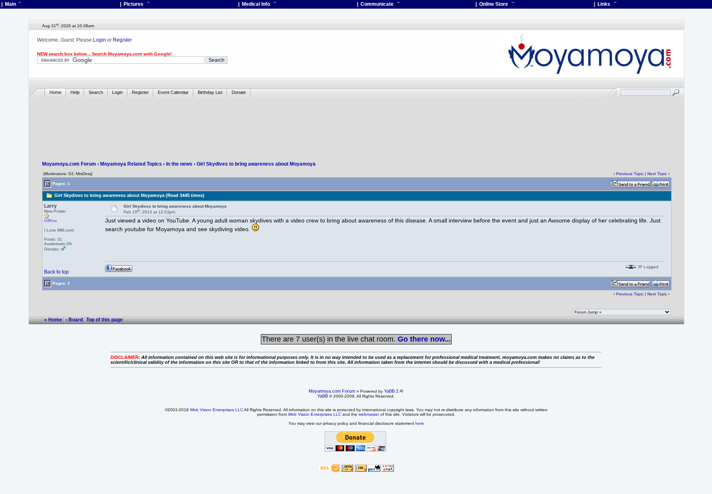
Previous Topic (630, 173)
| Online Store (494, 4)
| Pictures (135, 4)
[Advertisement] (356, 121)
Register (122, 40)
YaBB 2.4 (393, 391)
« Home (53, 320)
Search (96, 92)
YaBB (322, 395)
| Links (605, 4)
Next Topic (657, 173)
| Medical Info (257, 4)
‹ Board (74, 320)
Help (75, 92)
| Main (11, 4)
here (419, 423)
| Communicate (378, 4)
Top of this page (104, 320)
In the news (179, 164)
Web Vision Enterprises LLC (216, 409)
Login (99, 40)
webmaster (368, 414)
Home (55, 92)
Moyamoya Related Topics (131, 164)
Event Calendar (173, 92)
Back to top (56, 272)
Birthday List (210, 92)
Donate (239, 92)
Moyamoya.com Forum (69, 164)
